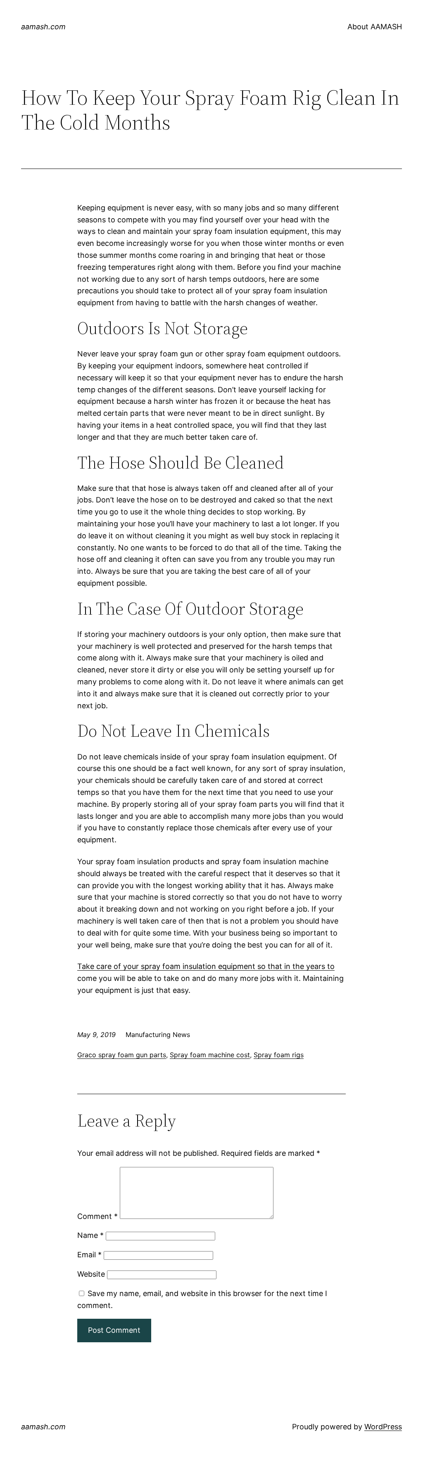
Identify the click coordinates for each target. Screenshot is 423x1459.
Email (89, 1254)
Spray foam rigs (279, 1055)
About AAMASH (374, 26)
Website (91, 1274)
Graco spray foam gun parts (121, 1055)
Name (90, 1235)
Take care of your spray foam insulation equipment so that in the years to (206, 966)
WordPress (383, 1426)
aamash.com (43, 26)
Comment (97, 1216)
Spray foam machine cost (210, 1055)
